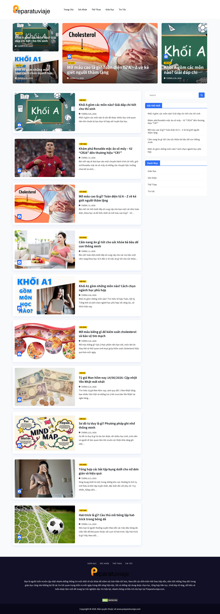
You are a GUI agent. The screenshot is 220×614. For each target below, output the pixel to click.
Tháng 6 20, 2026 (89, 341)
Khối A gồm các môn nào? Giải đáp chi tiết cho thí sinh (35, 39)
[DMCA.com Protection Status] (110, 600)
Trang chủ (69, 9)
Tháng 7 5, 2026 (88, 205)
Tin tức (122, 9)
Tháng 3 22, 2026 (89, 432)
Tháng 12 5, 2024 (89, 478)
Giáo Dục (110, 9)
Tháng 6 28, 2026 (25, 78)
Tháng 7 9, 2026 (88, 157)
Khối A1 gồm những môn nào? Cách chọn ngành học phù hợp (33, 72)
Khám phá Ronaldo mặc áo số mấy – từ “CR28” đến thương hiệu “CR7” (105, 150)
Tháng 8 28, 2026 (25, 46)
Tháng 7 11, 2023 (89, 524)
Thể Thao (96, 9)
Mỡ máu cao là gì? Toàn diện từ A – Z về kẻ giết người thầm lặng (107, 198)
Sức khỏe (82, 9)
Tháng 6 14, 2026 (89, 386)
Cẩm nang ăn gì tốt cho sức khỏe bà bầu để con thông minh (109, 69)
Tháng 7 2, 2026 (77, 78)
